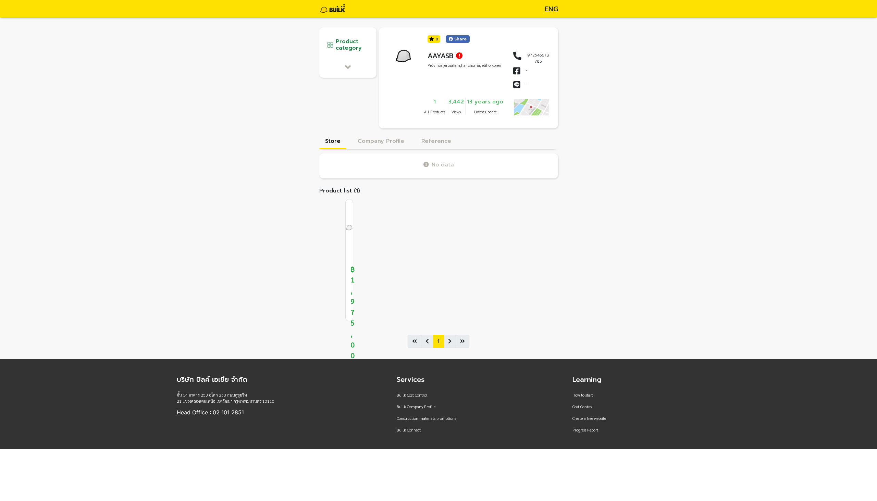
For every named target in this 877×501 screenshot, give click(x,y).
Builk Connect (409, 430)
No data (443, 164)
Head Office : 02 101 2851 (210, 412)
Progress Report (585, 430)
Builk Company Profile (416, 406)
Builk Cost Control (412, 395)
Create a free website (589, 418)
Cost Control (582, 406)
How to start (582, 395)
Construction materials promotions (426, 418)
